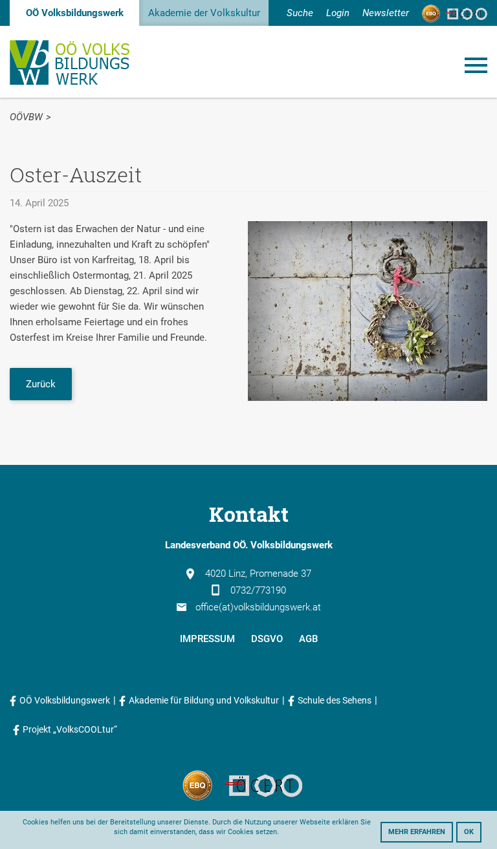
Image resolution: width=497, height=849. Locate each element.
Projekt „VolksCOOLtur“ (70, 729)
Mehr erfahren (416, 832)
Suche (300, 13)
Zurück (41, 384)
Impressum (207, 639)
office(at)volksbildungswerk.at (258, 607)
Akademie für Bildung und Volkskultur (204, 700)
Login (337, 13)
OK (469, 832)
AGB (308, 639)
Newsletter (385, 13)
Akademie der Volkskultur (204, 13)
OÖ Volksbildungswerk (75, 13)
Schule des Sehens (334, 700)
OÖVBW (26, 117)
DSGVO (267, 639)
